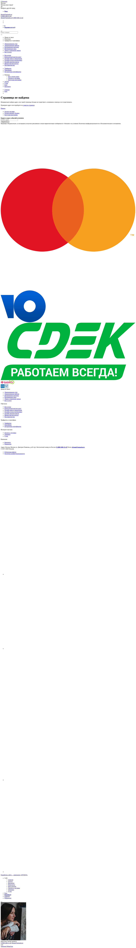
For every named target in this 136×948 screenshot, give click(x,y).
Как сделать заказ (13, 76)
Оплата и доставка (14, 78)
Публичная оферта (10, 452)
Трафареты (7, 68)
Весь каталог (12, 886)
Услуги (10, 881)
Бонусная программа (14, 80)
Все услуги (7, 52)
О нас (6, 83)
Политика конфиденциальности (14, 453)
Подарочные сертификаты (12, 72)
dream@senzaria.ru (6, 14)
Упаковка (7, 434)
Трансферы (7, 70)
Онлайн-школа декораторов (13, 58)
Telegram (4, 946)
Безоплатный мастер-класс (12, 57)
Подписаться (5, 122)
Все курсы (7, 55)
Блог (5, 85)
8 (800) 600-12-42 (6, 16)
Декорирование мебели (11, 45)
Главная (6, 89)
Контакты (7, 86)
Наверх (3, 108)
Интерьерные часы (10, 49)
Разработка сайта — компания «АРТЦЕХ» (14, 875)
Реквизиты (7, 444)
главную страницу (29, 105)
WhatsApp (10, 946)
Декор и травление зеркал (12, 50)
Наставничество (9, 65)
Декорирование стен (10, 44)
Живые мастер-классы (11, 63)
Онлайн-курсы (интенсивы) (13, 60)
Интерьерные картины (11, 47)
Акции (6, 81)
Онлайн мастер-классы (11, 62)
